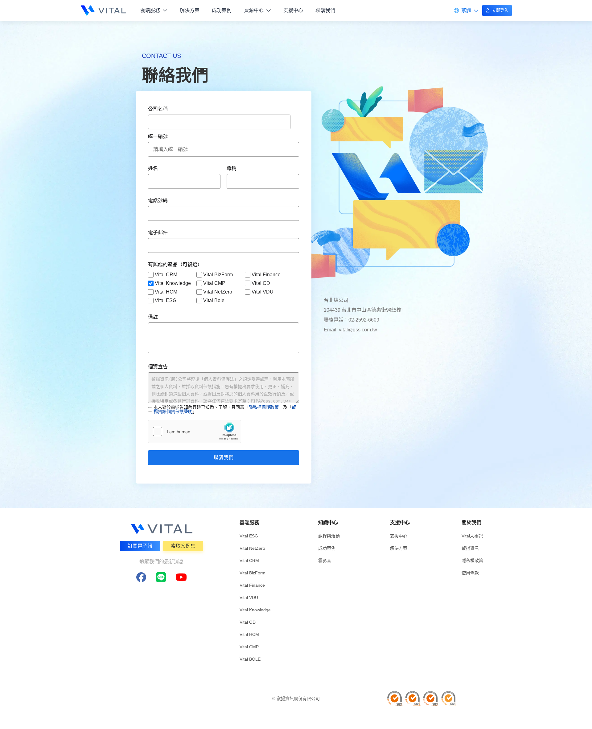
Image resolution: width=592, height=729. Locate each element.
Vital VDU (262, 291)
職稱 (231, 168)
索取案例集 (183, 546)
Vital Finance (266, 274)
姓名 (153, 168)
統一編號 (158, 136)
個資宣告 (158, 366)
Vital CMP (214, 283)
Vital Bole (213, 300)
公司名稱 (158, 108)
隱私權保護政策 (264, 407)
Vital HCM (166, 291)
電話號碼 (158, 200)
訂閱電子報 (140, 546)
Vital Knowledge (173, 283)
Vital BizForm (218, 274)
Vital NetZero (217, 291)
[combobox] (219, 122)
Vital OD (261, 283)
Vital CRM (166, 274)
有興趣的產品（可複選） (175, 264)
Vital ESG (165, 300)
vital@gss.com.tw (358, 329)
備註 (153, 316)
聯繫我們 (223, 457)
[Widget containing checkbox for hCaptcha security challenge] (194, 431)
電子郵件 (158, 232)
